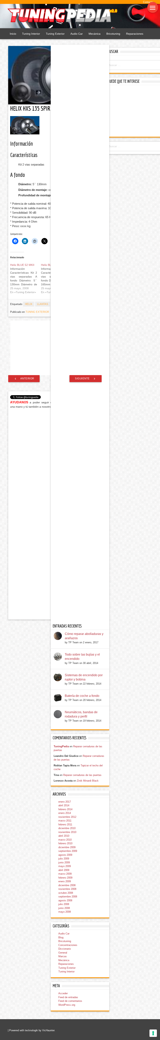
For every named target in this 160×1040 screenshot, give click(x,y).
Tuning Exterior (55, 33)
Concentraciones (67, 945)
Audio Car (76, 33)
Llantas (42, 304)
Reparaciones (134, 33)
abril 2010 (63, 835)
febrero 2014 (65, 809)
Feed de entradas (68, 997)
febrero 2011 (65, 824)
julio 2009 (63, 858)
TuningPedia (61, 746)
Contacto (148, 2)
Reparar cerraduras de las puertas (82, 775)
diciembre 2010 (67, 828)
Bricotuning (113, 33)
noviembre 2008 (67, 889)
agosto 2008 (65, 900)
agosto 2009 (65, 854)
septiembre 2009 (67, 851)
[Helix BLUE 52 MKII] (25, 278)
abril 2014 (63, 805)
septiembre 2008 (67, 896)
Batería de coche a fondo (82, 695)
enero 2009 (64, 881)
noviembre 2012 (67, 816)
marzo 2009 (65, 873)
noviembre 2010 (67, 832)
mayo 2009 (64, 866)
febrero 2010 (65, 843)
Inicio (13, 33)
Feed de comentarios (70, 1000)
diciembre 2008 (67, 885)
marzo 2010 (65, 839)
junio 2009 (64, 862)
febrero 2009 (65, 877)
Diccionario (64, 948)
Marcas (62, 956)
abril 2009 (63, 870)
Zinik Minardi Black (88, 780)
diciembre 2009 (67, 847)
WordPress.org (66, 1004)
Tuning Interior (31, 33)
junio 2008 (64, 908)
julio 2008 (63, 904)
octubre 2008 (65, 892)
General (62, 952)
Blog (60, 937)
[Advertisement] (133, 111)
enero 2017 (64, 801)
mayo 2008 (64, 911)
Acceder (63, 993)
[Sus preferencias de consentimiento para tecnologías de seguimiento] (153, 1033)
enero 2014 (64, 813)
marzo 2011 (64, 820)
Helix (28, 304)
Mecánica (94, 33)
